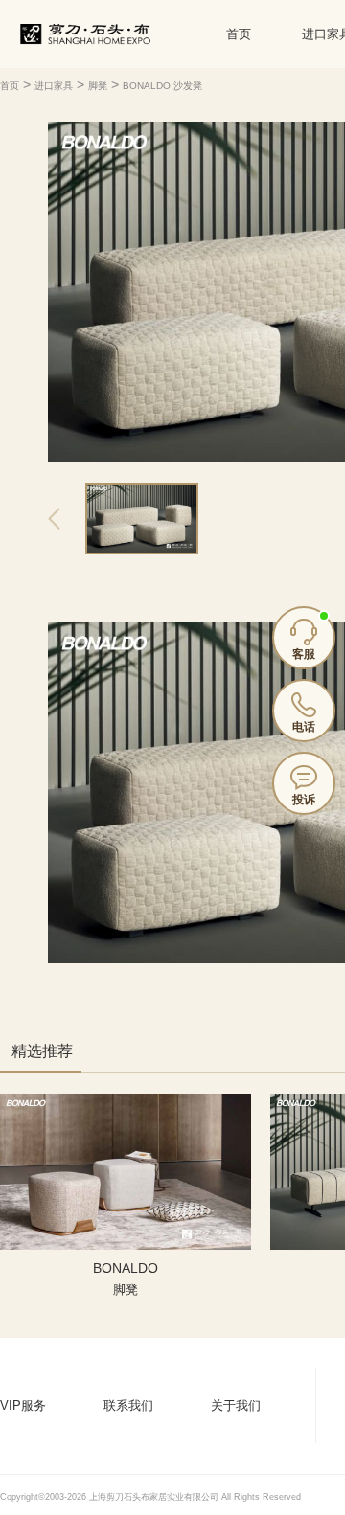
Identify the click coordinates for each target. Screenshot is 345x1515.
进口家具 (53, 85)
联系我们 (128, 1405)
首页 (238, 34)
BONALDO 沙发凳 (162, 85)
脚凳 (97, 85)
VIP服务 (23, 1405)
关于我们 (236, 1405)
